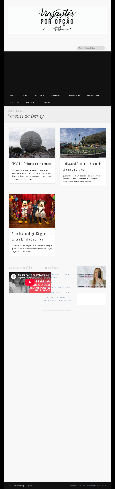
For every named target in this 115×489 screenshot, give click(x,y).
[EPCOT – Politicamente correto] (32, 143)
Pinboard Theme (86, 485)
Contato (48, 102)
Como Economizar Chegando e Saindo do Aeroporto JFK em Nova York (57, 300)
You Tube (14, 102)
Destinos (39, 95)
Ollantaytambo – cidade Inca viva (56, 287)
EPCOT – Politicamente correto (32, 163)
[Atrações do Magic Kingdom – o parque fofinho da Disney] (32, 211)
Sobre (25, 95)
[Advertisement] (57, 71)
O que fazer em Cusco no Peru (56, 292)
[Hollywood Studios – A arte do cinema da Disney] (83, 143)
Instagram (31, 102)
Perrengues (74, 95)
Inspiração (56, 95)
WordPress (101, 485)
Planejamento (94, 95)
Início (13, 95)
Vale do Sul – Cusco (51, 282)
